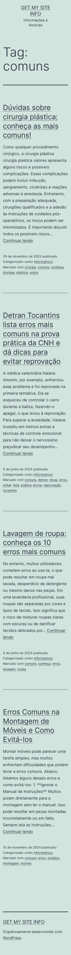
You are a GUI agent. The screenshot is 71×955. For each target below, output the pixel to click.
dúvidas (9, 272)
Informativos (43, 262)
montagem (11, 863)
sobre (34, 272)
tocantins (10, 490)
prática (26, 485)
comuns (43, 267)
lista (16, 485)
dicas (53, 480)
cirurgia (30, 267)
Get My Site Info (24, 922)
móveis (26, 863)
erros (63, 480)
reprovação (52, 485)
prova (37, 485)
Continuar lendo (18, 240)
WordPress (12, 938)
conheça (57, 267)
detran (43, 480)
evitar (7, 485)
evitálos (53, 858)
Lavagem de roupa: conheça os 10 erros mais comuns (34, 542)
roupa (21, 669)
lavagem (9, 669)
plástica (22, 272)
